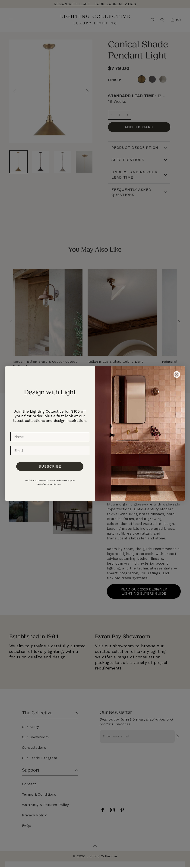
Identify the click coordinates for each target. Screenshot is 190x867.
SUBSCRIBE (50, 466)
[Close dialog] (177, 374)
